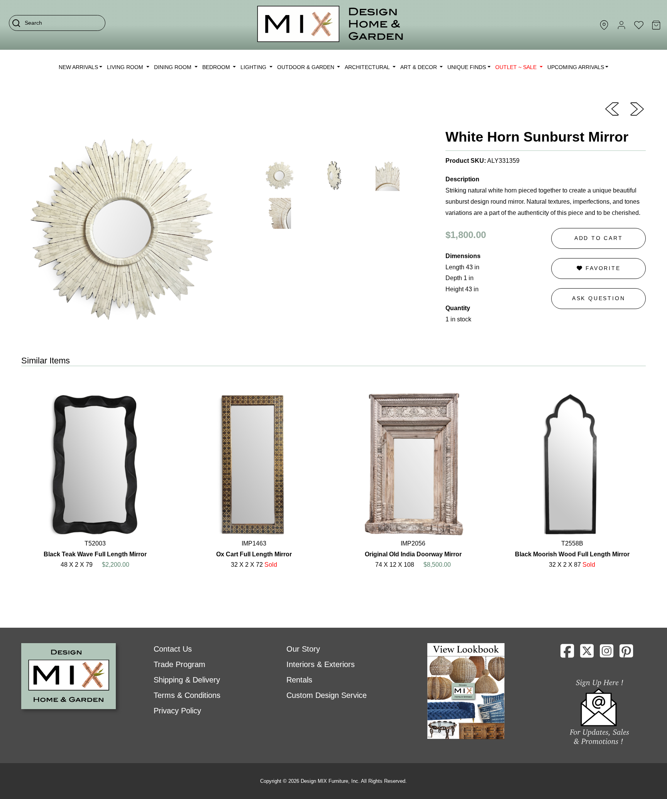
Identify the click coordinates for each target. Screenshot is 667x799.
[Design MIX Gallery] (330, 25)
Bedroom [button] (217, 67)
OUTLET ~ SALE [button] (516, 67)
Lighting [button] (254, 67)
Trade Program (179, 664)
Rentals (299, 680)
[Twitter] (587, 654)
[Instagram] (606, 654)
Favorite (601, 268)
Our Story (303, 649)
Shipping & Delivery (187, 680)
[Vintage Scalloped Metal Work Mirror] (637, 108)
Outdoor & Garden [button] (306, 67)
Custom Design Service (326, 695)
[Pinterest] (626, 654)
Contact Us (173, 649)
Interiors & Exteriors (320, 664)
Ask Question (598, 298)
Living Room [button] (126, 67)
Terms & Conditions (187, 695)
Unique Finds (466, 67)
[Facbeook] (567, 654)
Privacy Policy (177, 710)
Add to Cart (598, 238)
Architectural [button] (368, 67)
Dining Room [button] (173, 67)
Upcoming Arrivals (575, 67)
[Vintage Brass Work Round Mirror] (612, 108)
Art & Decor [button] (419, 67)
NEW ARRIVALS (78, 67)
